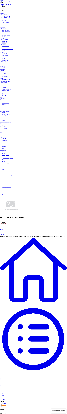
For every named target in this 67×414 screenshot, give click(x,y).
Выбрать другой (5, 3)
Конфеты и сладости (4, 140)
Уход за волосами (2, 52)
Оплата (8, 4)
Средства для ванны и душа (5, 60)
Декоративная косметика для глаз (6, 29)
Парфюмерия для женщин (3, 62)
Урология (1, 78)
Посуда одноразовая (4, 106)
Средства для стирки (2, 18)
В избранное (1, 194)
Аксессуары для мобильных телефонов (5, 81)
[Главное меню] (1, 164)
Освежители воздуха (2, 13)
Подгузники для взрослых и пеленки (6, 79)
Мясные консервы (4, 146)
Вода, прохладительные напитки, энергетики (7, 158)
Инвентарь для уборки (4, 113)
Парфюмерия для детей (3, 61)
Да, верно (1, 3)
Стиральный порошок (4, 23)
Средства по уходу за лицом (3, 44)
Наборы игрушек (2, 133)
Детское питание (4, 138)
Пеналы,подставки (4, 87)
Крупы (2, 151)
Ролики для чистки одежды (5, 95)
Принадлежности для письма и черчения (6, 89)
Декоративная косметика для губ (5, 30)
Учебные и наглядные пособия (5, 90)
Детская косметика (4, 32)
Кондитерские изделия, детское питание (5, 137)
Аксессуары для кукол (4, 124)
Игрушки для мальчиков (3, 126)
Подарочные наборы (2, 38)
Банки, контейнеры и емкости (5, 103)
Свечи (1, 97)
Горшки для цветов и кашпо (3, 82)
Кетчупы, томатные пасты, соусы (6, 145)
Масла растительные (4, 152)
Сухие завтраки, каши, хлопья (5, 155)
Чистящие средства (2, 27)
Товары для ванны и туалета (3, 99)
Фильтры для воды (4, 120)
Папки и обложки (4, 86)
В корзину (1, 229)
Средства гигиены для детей (3, 71)
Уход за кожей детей (4, 73)
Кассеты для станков (4, 40)
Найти (7, 163)
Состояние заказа (2, 4)
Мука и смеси (3, 153)
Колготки (3, 93)
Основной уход (3, 45)
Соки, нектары (3, 161)
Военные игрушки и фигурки (5, 127)
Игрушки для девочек (2, 123)
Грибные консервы (4, 144)
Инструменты (2, 83)
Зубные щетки (3, 50)
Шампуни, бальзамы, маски (5, 55)
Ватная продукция (2, 66)
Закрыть (10, 1)
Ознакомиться (6, 1)
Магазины (6, 4)
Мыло (2, 59)
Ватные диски (3, 67)
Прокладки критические (5, 76)
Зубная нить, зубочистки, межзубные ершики (7, 49)
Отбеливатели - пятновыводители (6, 22)
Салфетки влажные (2, 70)
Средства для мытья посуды (3, 14)
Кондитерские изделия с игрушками (6, 139)
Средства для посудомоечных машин (6, 15)
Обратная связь (3, 399)
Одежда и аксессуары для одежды (4, 91)
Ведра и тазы (3, 112)
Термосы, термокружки (3, 98)
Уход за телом (2, 56)
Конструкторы (2, 132)
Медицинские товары (2, 69)
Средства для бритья (4, 41)
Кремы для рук (3, 36)
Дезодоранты (3, 58)
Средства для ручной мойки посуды (6, 16)
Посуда (2, 105)
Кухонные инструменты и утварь (6, 104)
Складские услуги (4, 403)
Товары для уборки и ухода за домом (4, 111)
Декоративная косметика (3, 28)
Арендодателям (3, 402)
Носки (2, 94)
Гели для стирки (4, 20)
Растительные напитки (4, 160)
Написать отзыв (2, 234)
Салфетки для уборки (4, 115)
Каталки (1, 131)
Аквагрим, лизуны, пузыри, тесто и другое (5, 122)
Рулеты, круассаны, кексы (5, 141)
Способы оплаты (4, 398)
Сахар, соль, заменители (4, 154)
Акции (2, 167)
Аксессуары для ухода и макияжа (6, 35)
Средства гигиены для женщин (4, 74)
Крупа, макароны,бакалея (3, 150)
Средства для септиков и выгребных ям (5, 17)
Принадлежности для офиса (5, 88)
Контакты (10, 4)
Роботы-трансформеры (4, 128)
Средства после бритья (4, 42)
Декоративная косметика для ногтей (6, 31)
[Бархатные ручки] (33, 0)
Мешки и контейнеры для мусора (6, 114)
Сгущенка (3, 148)
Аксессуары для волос (4, 53)
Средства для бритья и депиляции (4, 39)
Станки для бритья (4, 43)
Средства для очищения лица (5, 46)
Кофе (2, 159)
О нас (2, 393)
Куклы (2, 125)
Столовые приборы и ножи (5, 107)
